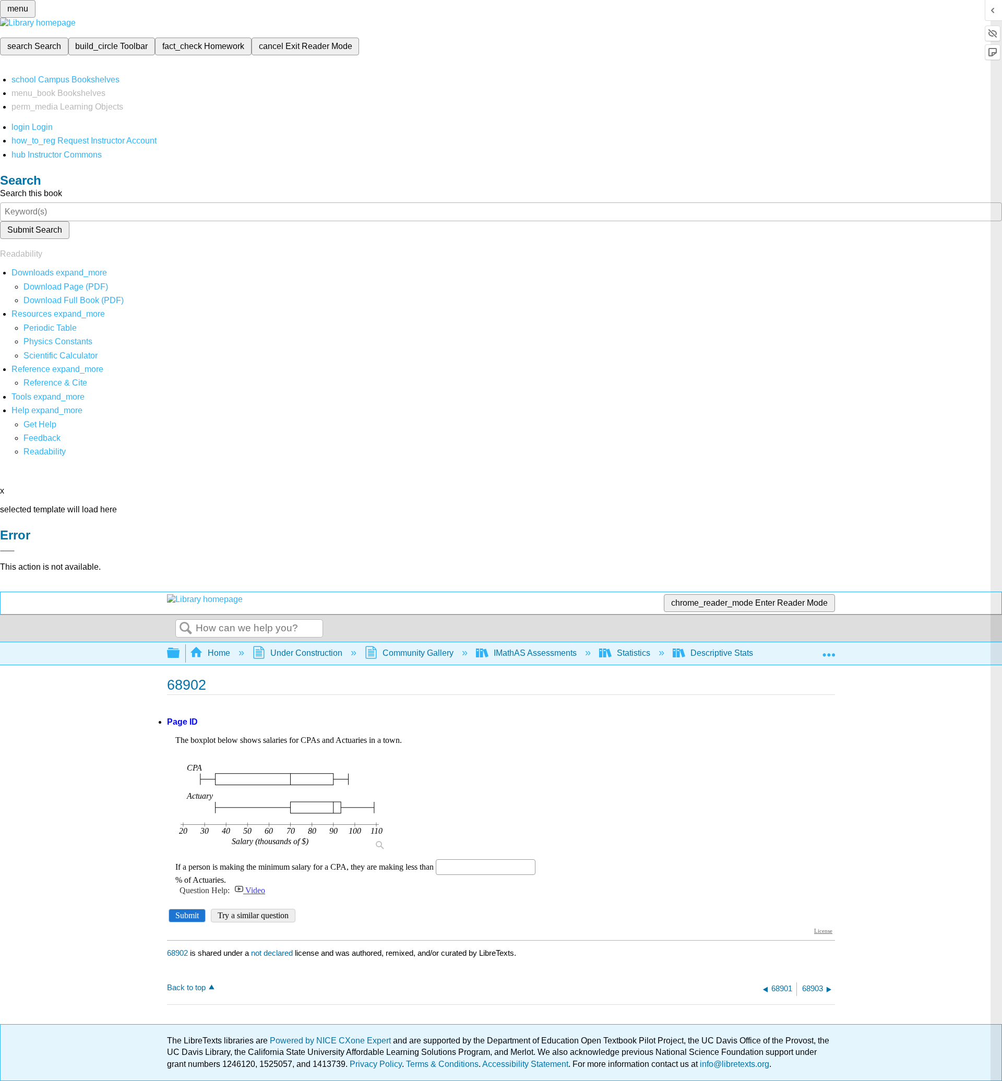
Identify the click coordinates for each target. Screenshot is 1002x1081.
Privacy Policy (376, 1064)
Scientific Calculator (60, 355)
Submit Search (34, 229)
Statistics (633, 652)
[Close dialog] (7, 550)
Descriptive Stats (721, 652)
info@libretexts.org (733, 1064)
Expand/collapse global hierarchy (180, 653)
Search (185, 629)
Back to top (186, 987)
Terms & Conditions (442, 1064)
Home (219, 652)
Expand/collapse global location (828, 650)
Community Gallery (418, 652)
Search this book (31, 193)
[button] (42, 438)
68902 (177, 952)
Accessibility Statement (525, 1064)
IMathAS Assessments (535, 652)
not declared (273, 952)
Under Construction (306, 652)
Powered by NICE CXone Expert (331, 1040)
